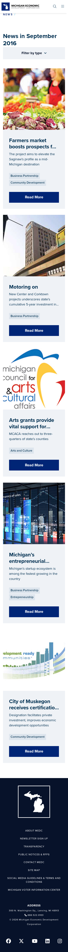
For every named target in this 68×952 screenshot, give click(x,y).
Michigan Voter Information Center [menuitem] (34, 889)
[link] (20, 6)
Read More (34, 197)
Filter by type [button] (32, 53)
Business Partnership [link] (24, 176)
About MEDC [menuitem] (34, 830)
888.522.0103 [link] (36, 915)
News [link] (8, 14)
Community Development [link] (28, 183)
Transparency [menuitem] (34, 846)
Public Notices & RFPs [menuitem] (34, 854)
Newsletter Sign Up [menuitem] (34, 838)
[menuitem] (55, 6)
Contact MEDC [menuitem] (34, 862)
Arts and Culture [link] (21, 451)
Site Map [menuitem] (34, 870)
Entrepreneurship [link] (22, 597)
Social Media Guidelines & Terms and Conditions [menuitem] (34, 880)
